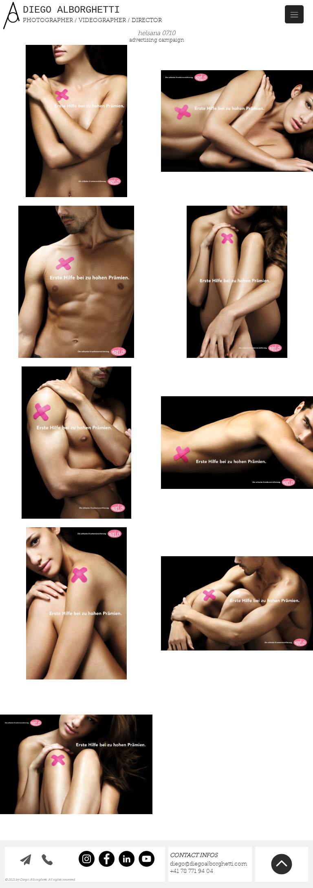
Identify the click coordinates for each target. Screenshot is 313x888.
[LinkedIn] (126, 859)
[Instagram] (87, 859)
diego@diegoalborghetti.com (208, 864)
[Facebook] (107, 859)
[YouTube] (146, 859)
